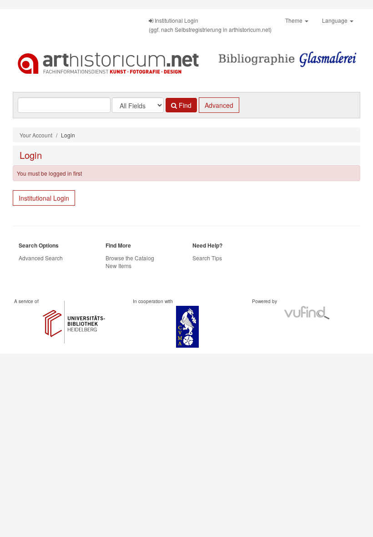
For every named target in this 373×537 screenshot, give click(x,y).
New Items (118, 265)
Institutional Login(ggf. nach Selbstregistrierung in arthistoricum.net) (210, 24)
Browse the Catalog (130, 258)
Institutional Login (44, 198)
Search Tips (207, 258)
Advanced (219, 105)
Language (335, 20)
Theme (294, 20)
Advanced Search (41, 258)
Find (184, 105)
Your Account (36, 135)
